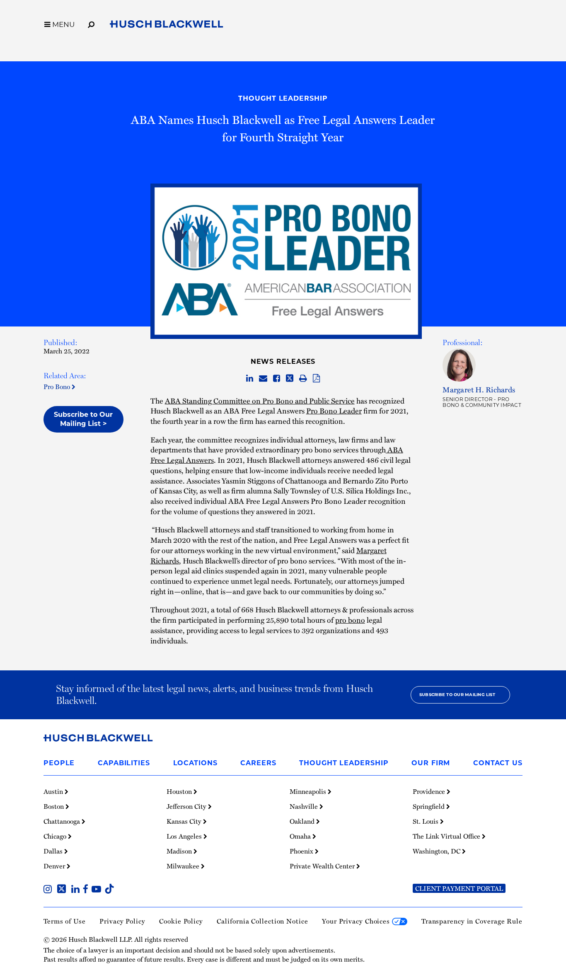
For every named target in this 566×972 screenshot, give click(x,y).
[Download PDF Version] (316, 379)
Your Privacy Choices (357, 921)
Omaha (301, 836)
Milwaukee (184, 865)
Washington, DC (437, 851)
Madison (180, 851)
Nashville (304, 806)
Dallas (54, 851)
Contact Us (497, 763)
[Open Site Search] (91, 23)
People (59, 763)
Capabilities (124, 763)
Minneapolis (309, 791)
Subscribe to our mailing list (457, 694)
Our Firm (430, 763)
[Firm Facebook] (87, 890)
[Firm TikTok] (109, 890)
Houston (180, 791)
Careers (258, 763)
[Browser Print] (303, 379)
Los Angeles (185, 836)
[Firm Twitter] (63, 890)
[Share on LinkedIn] (249, 379)
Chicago (56, 836)
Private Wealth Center (323, 865)
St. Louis (426, 821)
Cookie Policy (181, 921)
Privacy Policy (122, 921)
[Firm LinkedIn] (77, 890)
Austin (54, 791)
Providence (430, 791)
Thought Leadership (282, 98)
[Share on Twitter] (289, 379)
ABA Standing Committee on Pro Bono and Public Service (260, 400)
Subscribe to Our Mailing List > (83, 419)
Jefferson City (187, 806)
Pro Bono (58, 387)
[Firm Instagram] (49, 890)
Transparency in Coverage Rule (471, 921)
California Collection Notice (262, 921)
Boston (54, 806)
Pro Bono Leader (334, 410)
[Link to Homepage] (166, 26)
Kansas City (185, 821)
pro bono (350, 619)
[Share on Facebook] (276, 379)
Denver (55, 865)
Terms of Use (65, 921)
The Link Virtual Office (447, 836)
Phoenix (302, 851)
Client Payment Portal (459, 888)
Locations (195, 763)
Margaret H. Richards (479, 389)
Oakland (303, 821)
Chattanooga (63, 821)
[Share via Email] (263, 379)
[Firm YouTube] (98, 890)
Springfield (429, 806)
